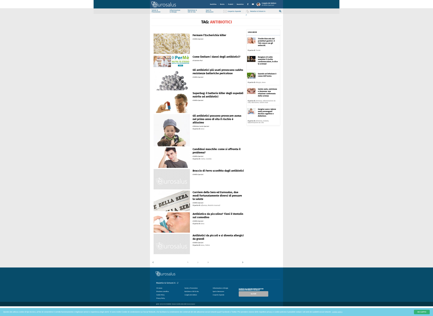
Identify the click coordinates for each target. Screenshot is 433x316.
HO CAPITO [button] (421, 312)
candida (209, 159)
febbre (207, 245)
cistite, (203, 159)
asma (202, 129)
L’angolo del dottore (190, 295)
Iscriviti (253, 294)
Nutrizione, (255, 102)
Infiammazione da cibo (256, 123)
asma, (202, 245)
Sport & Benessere (209, 11)
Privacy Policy (160, 298)
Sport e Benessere (218, 291)
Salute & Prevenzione (156, 11)
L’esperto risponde (218, 295)
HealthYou (213, 4)
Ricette (222, 4)
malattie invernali (214, 205)
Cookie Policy (160, 295)
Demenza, (259, 101)
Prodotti (230, 4)
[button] (248, 4)
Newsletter (240, 4)
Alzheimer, (259, 121)
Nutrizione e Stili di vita (191, 291)
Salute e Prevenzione (191, 288)
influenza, (204, 205)
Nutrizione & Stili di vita (192, 11)
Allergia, (259, 82)
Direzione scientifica (162, 291)
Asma (264, 82)
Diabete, (266, 121)
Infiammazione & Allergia (175, 11)
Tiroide (258, 50)
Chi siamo (159, 288)
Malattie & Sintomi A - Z (167, 283)
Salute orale (263, 102)
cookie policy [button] (337, 312)
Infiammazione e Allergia (220, 288)
